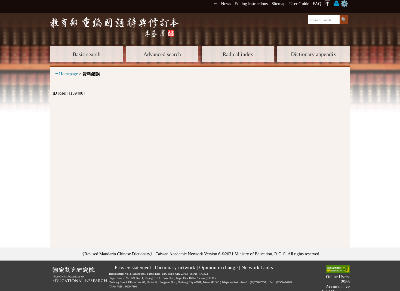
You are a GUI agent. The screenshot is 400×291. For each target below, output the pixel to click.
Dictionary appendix (313, 54)
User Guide (299, 3)
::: (215, 3)
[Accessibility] (338, 269)
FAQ (317, 3)
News (226, 3)
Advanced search (162, 54)
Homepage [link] (68, 74)
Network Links (257, 267)
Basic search (86, 54)
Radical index (238, 54)
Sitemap (278, 3)
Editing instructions (251, 3)
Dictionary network (175, 267)
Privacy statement (133, 267)
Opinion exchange (218, 267)
